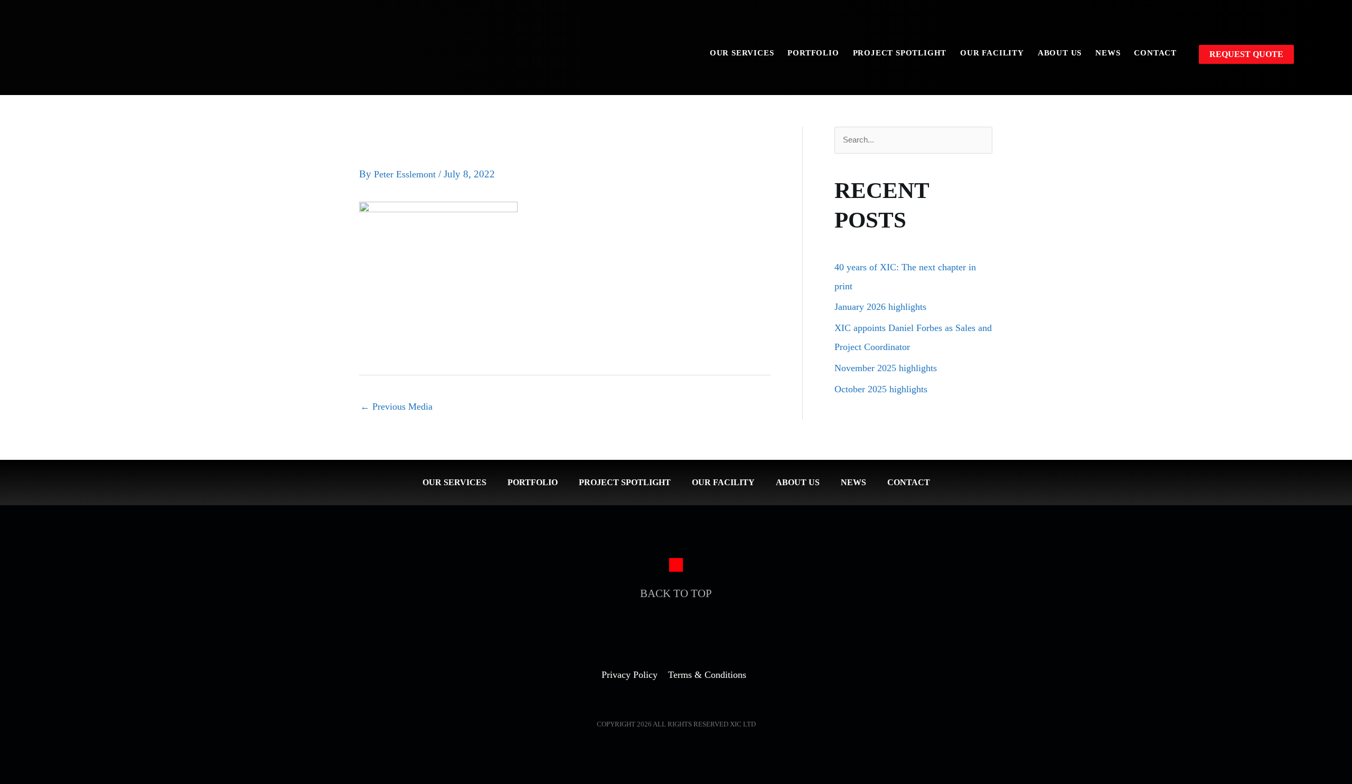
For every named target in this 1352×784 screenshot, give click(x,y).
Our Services (742, 53)
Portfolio (813, 53)
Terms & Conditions (707, 674)
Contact (1155, 53)
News (1107, 53)
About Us (1060, 53)
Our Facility (992, 53)
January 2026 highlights (880, 306)
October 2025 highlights (880, 389)
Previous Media (396, 406)
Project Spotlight (900, 53)
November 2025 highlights (885, 368)
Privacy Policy (630, 674)
